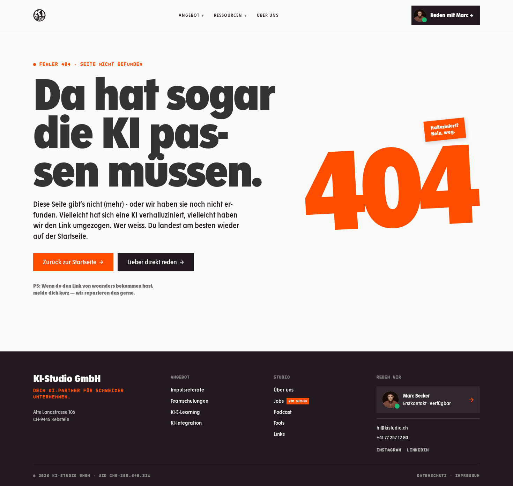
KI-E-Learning (185, 412)
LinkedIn (418, 450)
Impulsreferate (187, 390)
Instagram (389, 450)
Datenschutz (432, 475)
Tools (279, 423)
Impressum (467, 475)
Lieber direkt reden (155, 262)
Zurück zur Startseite (73, 262)
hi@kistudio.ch (392, 428)
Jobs (290, 401)
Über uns (267, 15)
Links (279, 434)
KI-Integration (186, 423)
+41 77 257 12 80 (392, 437)
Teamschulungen (189, 401)
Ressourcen (230, 15)
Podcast (283, 412)
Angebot (191, 15)
